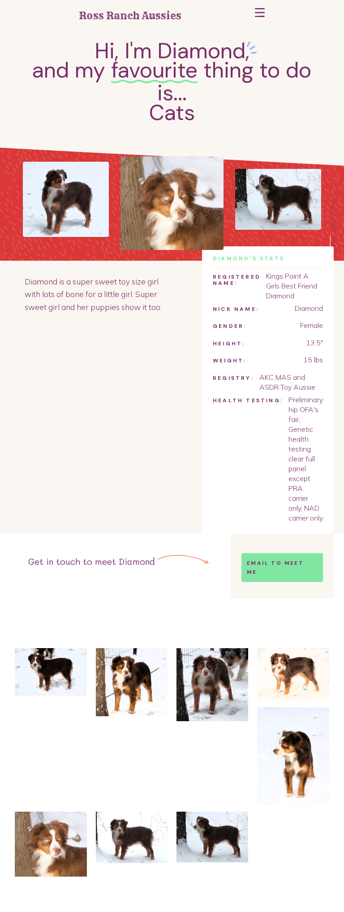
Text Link (334, 247)
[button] (259, 16)
